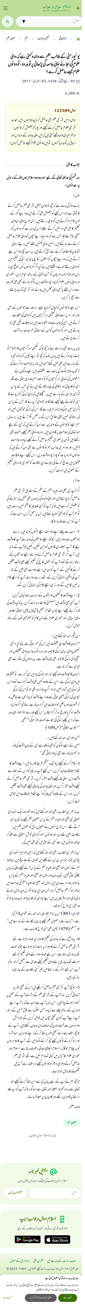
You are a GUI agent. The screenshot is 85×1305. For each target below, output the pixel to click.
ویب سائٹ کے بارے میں (61, 1261)
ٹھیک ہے (67, 1297)
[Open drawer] (5, 8)
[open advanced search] (23, 21)
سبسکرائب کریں (15, 1193)
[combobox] (53, 21)
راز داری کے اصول (20, 1261)
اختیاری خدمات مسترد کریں (40, 1297)
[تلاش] (7, 21)
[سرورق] (78, 39)
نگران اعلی (38, 1261)
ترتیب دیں (7, 1298)
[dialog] (41, 1289)
